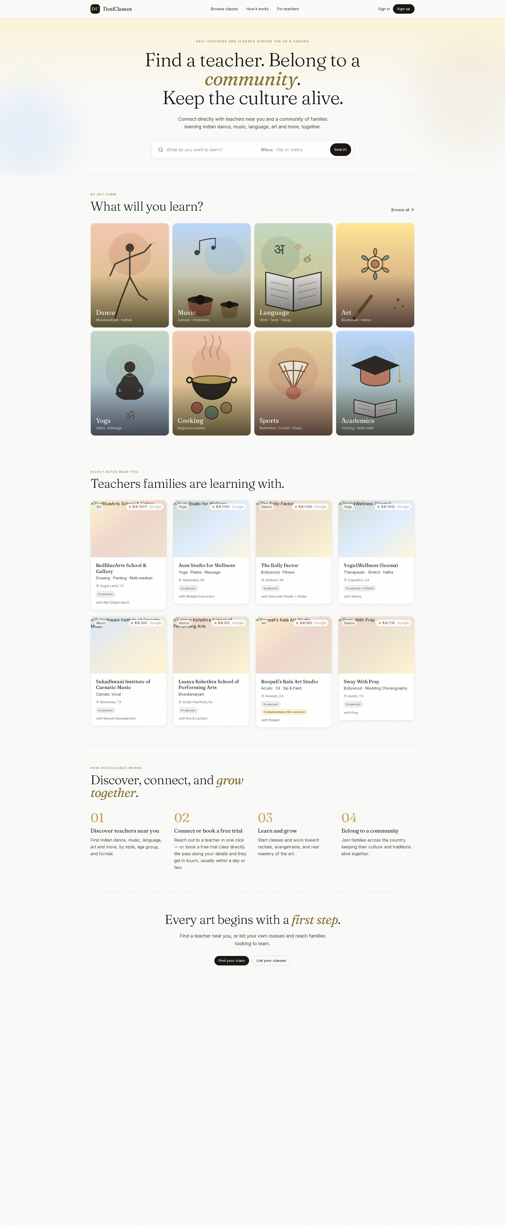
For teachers (288, 9)
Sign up (403, 9)
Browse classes (224, 9)
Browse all (400, 209)
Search (340, 149)
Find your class (232, 960)
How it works (257, 9)
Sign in (384, 9)
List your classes (271, 960)
